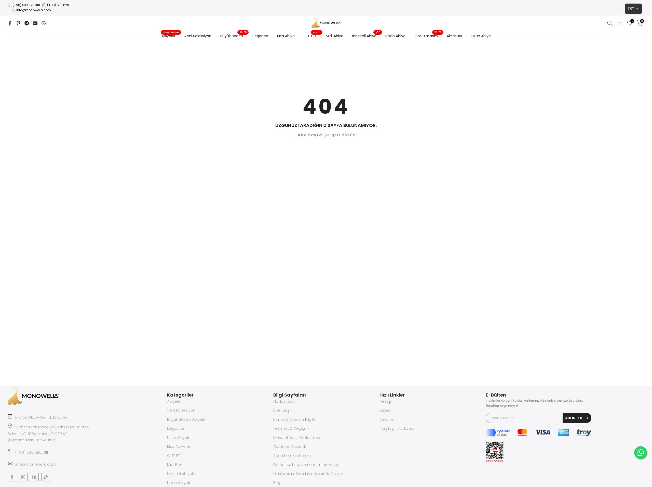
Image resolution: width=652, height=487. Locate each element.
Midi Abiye (334, 35)
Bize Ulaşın (283, 410)
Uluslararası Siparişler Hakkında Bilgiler (308, 473)
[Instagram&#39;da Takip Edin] (23, 477)
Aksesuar (455, 35)
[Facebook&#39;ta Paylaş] (10, 23)
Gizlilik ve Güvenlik (289, 446)
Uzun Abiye (481, 35)
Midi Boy (174, 464)
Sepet (385, 410)
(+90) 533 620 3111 (26, 5)
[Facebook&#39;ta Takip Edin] (12, 477)
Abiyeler (170, 35)
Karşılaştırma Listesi (397, 428)
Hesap (385, 401)
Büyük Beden (233, 35)
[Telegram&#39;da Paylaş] (26, 23)
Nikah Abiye (395, 35)
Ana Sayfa (310, 135)
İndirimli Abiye (366, 35)
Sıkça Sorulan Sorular (292, 455)
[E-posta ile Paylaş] (35, 23)
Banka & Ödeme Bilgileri (295, 419)
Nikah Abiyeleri (180, 482)
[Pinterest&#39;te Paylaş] (18, 23)
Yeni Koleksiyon (197, 35)
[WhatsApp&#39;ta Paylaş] (43, 23)
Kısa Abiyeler (178, 446)
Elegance (260, 35)
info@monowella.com (33, 10)
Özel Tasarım (428, 35)
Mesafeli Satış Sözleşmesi (297, 437)
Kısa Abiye (286, 35)
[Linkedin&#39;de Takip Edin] (34, 477)
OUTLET (312, 35)
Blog (277, 482)
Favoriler (387, 419)
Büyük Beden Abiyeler (187, 419)
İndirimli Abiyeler (182, 473)
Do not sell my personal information (306, 464)
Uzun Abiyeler (179, 437)
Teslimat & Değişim (291, 428)
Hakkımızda (283, 401)
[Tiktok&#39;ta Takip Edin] (45, 477)
